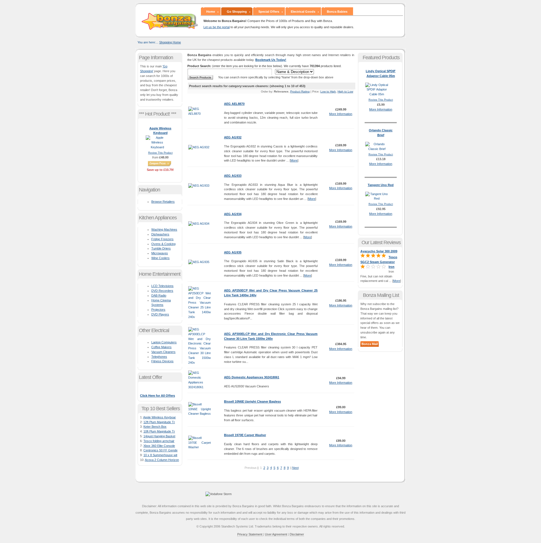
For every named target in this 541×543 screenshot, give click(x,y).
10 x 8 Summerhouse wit (160, 455)
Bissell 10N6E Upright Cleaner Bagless (252, 401)
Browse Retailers (163, 201)
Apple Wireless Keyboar (159, 417)
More (294, 160)
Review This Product (160, 152)
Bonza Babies (337, 11)
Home (210, 11)
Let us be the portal (216, 27)
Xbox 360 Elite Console (159, 445)
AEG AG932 (232, 137)
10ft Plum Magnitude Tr (159, 431)
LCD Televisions (162, 286)
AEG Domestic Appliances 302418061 (251, 377)
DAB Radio (158, 295)
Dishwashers (160, 234)
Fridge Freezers (162, 239)
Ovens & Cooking (163, 244)
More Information (340, 114)
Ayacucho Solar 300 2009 (378, 251)
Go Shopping (237, 11)
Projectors (158, 309)
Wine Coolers (160, 258)
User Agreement (276, 534)
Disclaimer (297, 534)
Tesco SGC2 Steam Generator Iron (378, 261)
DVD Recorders (162, 290)
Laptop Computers (164, 342)
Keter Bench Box (155, 426)
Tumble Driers (161, 248)
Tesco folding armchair (158, 441)
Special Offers (268, 11)
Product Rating (300, 91)
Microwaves (159, 253)
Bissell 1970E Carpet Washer (245, 435)
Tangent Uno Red (381, 185)
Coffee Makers (161, 347)
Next (295, 467)
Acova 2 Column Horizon (162, 460)
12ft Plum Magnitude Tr (159, 422)
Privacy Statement (250, 534)
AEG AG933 (232, 175)
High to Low (345, 91)
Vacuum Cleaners (163, 352)
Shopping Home (170, 42)
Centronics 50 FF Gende (160, 450)
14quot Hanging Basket (159, 436)
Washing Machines (164, 229)
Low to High (328, 91)
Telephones (159, 356)
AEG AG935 (232, 252)
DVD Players (160, 314)
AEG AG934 (232, 214)
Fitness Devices (162, 361)
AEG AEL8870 (234, 103)
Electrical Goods (303, 11)
